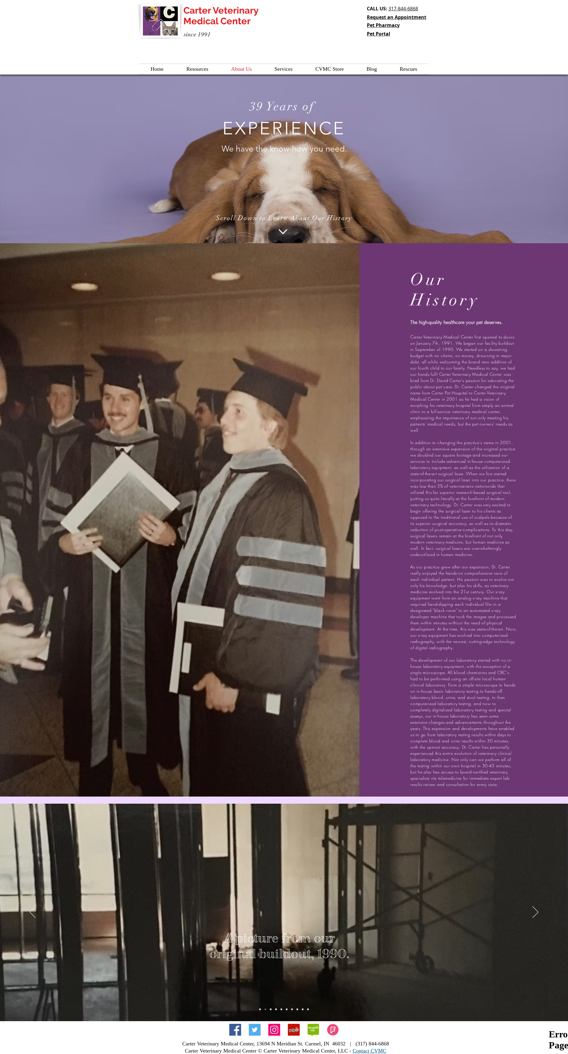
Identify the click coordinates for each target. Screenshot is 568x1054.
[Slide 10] (308, 1009)
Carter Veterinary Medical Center (220, 15)
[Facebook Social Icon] (235, 1030)
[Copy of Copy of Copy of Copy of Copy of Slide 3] (297, 1009)
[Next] (535, 912)
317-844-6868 (403, 8)
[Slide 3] (271, 1009)
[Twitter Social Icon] (255, 1030)
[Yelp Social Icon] (294, 1030)
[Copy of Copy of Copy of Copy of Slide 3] (292, 1009)
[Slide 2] (265, 1009)
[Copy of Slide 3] (276, 1009)
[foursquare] (333, 1030)
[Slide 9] (303, 1009)
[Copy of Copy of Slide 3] (281, 1009)
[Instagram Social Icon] (274, 1030)
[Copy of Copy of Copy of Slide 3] (287, 1009)
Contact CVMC (369, 1051)
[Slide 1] (260, 1009)
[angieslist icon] (313, 1030)
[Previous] (33, 912)
